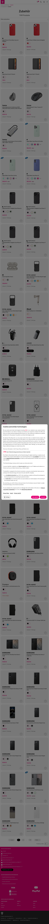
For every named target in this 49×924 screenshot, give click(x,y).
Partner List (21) (17, 493)
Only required (35, 497)
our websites (36, 456)
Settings (7, 497)
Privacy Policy (6, 493)
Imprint (11, 493)
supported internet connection (12, 458)
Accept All (43, 497)
